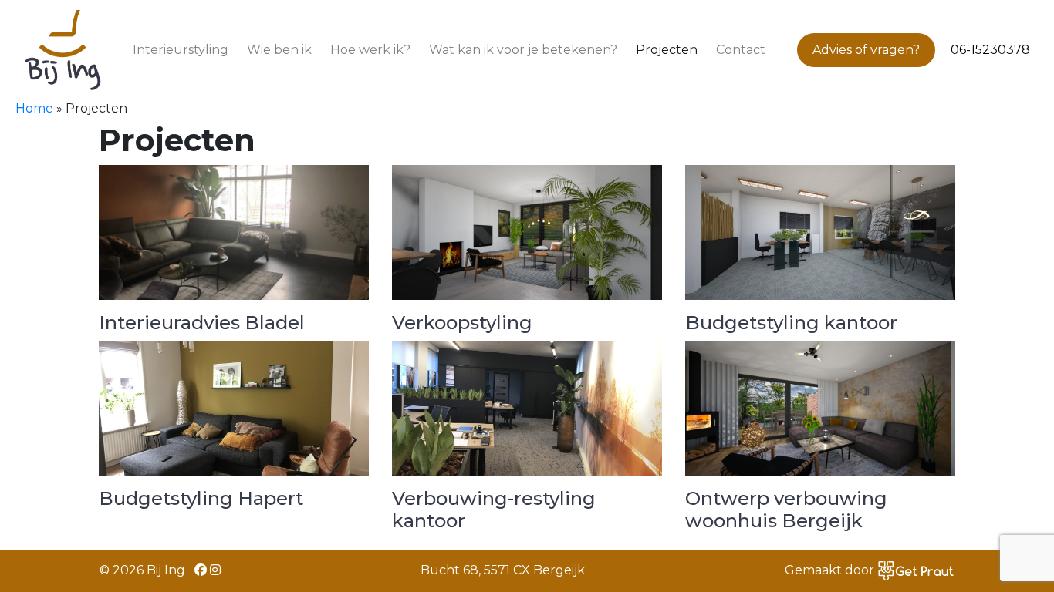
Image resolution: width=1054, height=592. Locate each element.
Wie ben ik (279, 49)
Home (34, 108)
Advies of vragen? (866, 49)
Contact (740, 49)
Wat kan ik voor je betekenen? (523, 49)
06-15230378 (990, 49)
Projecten (667, 49)
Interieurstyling (180, 49)
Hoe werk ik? (370, 49)
